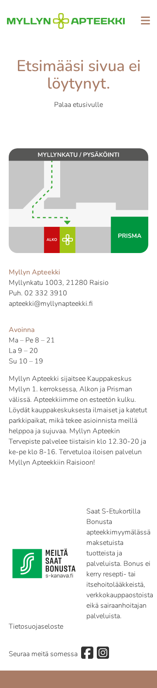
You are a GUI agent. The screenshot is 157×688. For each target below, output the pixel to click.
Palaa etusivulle (78, 105)
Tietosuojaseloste (36, 626)
